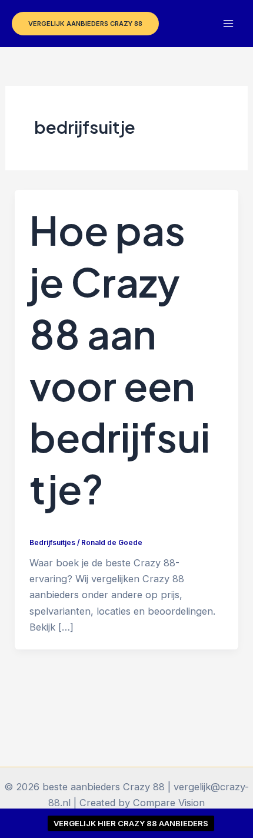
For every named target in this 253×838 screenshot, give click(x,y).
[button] (85, 24)
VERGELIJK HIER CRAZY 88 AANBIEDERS (131, 823)
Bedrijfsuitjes (52, 543)
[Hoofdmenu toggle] (228, 24)
